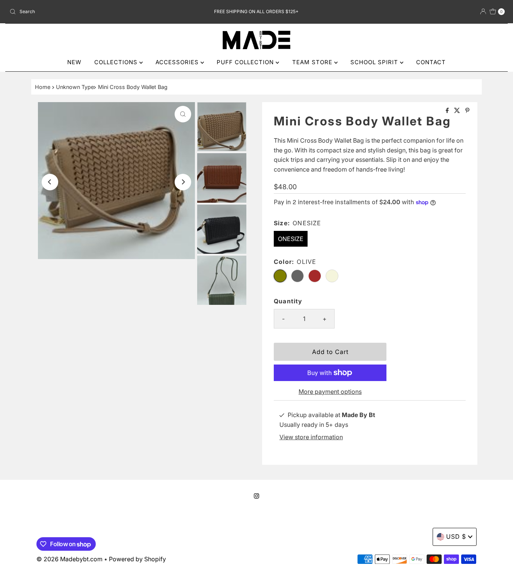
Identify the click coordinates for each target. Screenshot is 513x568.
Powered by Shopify (137, 559)
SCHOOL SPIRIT (375, 62)
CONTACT (431, 62)
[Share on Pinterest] (467, 111)
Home (42, 87)
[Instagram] (256, 496)
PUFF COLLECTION (246, 62)
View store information (311, 437)
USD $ (456, 536)
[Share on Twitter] (458, 111)
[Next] (183, 182)
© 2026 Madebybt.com (69, 559)
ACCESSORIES (178, 62)
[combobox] (87, 11)
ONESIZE (290, 239)
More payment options (330, 391)
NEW (74, 62)
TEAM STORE (313, 62)
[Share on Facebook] (448, 111)
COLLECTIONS (116, 62)
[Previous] (50, 182)
